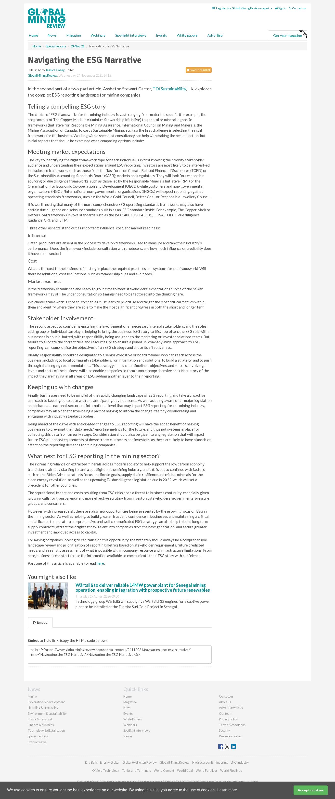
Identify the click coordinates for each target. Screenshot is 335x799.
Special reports (38, 736)
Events (161, 35)
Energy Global (109, 762)
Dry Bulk (91, 762)
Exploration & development (46, 702)
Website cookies (230, 736)
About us (225, 702)
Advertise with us (231, 708)
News (127, 708)
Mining (32, 696)
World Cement (164, 770)
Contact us (299, 8)
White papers (187, 35)
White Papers (132, 719)
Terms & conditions (232, 725)
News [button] (52, 35)
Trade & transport (40, 719)
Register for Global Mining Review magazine (243, 8)
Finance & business (41, 725)
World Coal (185, 770)
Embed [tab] (42, 622)
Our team (225, 713)
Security (224, 730)
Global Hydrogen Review (139, 762)
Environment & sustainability (47, 713)
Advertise (215, 35)
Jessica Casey (55, 70)
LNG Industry (240, 762)
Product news (37, 742)
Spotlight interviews (130, 35)
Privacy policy (228, 719)
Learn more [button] (227, 790)
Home (33, 35)
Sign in (282, 8)
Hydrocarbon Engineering (210, 762)
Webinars (98, 35)
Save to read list (199, 70)
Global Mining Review (42, 75)
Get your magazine (287, 35)
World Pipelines (231, 770)
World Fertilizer (206, 770)
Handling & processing (43, 708)
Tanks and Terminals (136, 770)
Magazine (73, 35)
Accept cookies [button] (311, 790)
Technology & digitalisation (46, 730)
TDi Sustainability (169, 88)
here (100, 563)
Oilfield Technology (105, 770)
